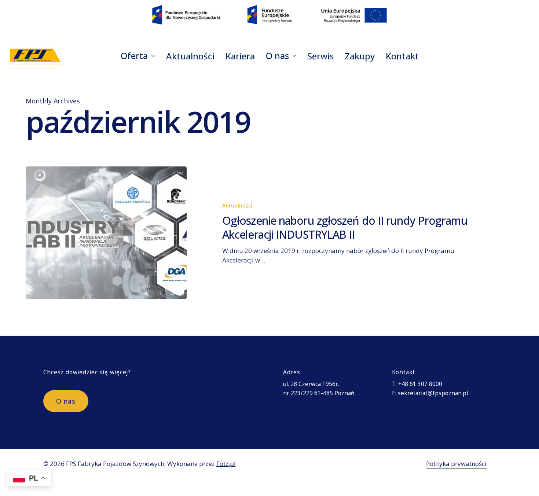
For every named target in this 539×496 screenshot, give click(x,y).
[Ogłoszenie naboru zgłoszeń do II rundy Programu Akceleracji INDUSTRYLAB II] (106, 232)
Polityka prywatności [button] (456, 463)
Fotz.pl (226, 463)
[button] (66, 401)
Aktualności (237, 205)
